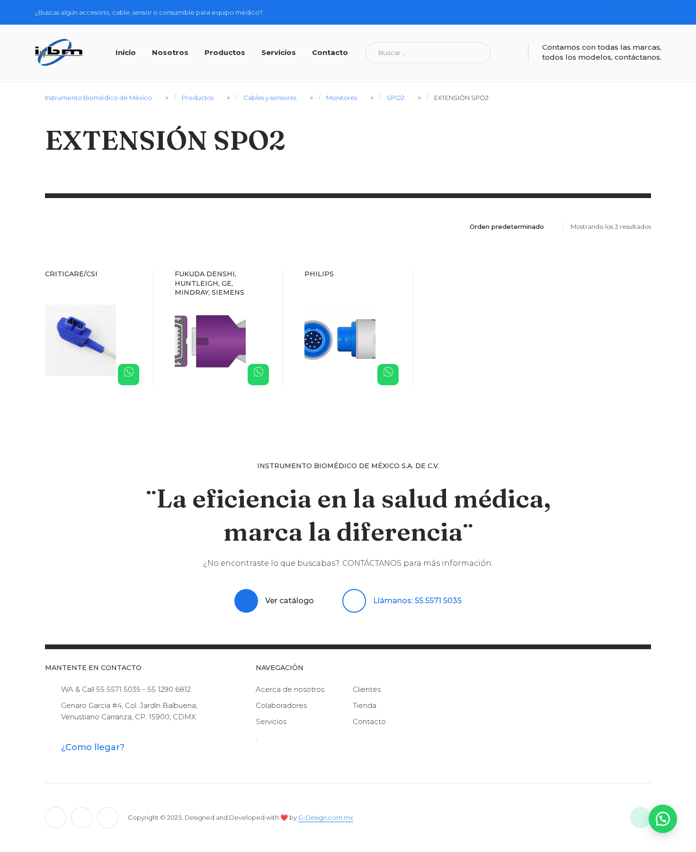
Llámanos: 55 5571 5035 (417, 600)
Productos (225, 52)
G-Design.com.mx (325, 817)
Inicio (126, 52)
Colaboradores (281, 705)
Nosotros (170, 52)
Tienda (364, 705)
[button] (663, 819)
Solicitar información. (128, 374)
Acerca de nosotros (290, 689)
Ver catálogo (289, 600)
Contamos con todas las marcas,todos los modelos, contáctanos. (601, 52)
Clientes (367, 689)
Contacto (330, 52)
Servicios (278, 52)
